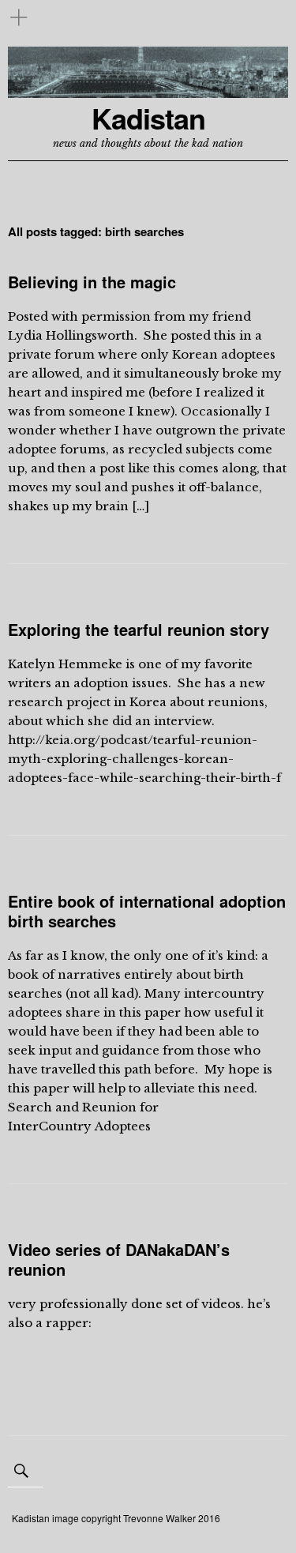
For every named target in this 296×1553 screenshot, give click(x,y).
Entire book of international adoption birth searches (147, 910)
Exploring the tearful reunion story (138, 629)
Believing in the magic (92, 281)
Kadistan (148, 118)
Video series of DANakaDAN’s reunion (119, 1259)
